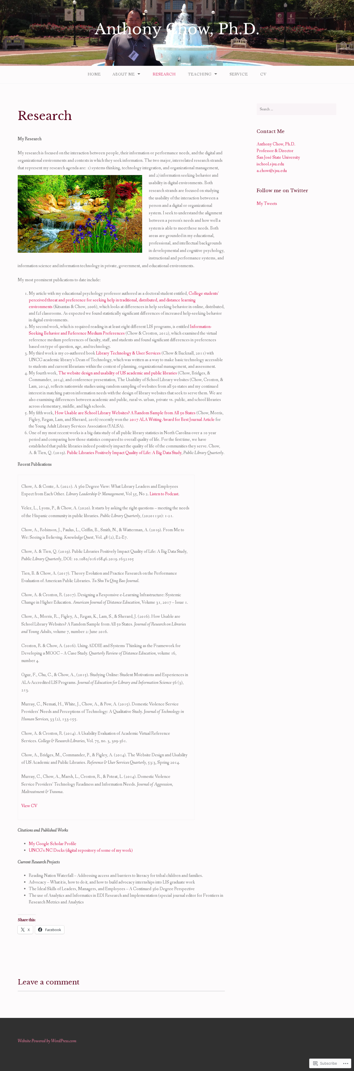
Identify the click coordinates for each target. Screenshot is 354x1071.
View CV (29, 806)
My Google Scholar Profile (52, 844)
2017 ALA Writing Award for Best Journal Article (172, 420)
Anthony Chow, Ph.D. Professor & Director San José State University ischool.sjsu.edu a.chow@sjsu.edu (278, 157)
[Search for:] (296, 109)
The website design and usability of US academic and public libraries (117, 373)
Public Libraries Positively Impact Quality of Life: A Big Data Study (124, 453)
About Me (123, 74)
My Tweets (267, 204)
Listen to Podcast (164, 494)
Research (164, 74)
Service (239, 74)
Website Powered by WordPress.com (47, 1041)
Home (94, 74)
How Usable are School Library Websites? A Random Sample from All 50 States (125, 413)
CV (263, 74)
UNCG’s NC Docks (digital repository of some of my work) (81, 850)
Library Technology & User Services (128, 353)
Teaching (200, 74)
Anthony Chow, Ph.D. (177, 29)
